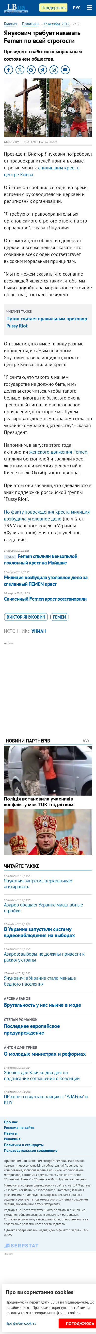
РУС (76, 7)
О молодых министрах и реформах (45, 1053)
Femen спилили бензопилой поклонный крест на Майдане (40, 559)
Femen (59, 617)
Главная (10, 23)
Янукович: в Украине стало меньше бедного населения (40, 981)
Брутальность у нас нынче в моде (42, 1004)
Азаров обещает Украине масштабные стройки (43, 908)
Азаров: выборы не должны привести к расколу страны (44, 957)
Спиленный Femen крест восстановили (45, 598)
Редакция (12, 1138)
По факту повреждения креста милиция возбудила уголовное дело (47, 515)
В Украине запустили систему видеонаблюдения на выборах (39, 932)
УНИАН (39, 631)
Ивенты (10, 1133)
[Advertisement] (48, 683)
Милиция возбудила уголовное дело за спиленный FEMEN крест (46, 580)
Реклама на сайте (19, 1127)
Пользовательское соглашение (30, 1150)
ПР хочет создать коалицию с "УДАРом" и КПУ (46, 1099)
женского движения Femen (58, 452)
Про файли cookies (21, 1323)
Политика (30, 23)
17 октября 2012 (56, 24)
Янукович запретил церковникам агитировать (38, 883)
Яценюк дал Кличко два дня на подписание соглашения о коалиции (42, 1075)
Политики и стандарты (24, 1144)
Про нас (11, 1121)
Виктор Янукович (26, 617)
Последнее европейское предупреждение (32, 1029)
